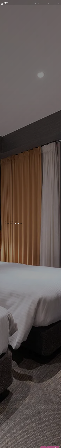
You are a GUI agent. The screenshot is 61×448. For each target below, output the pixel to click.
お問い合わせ (57, 3)
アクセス (53, 3)
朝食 (38, 3)
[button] (53, 444)
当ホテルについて (29, 3)
